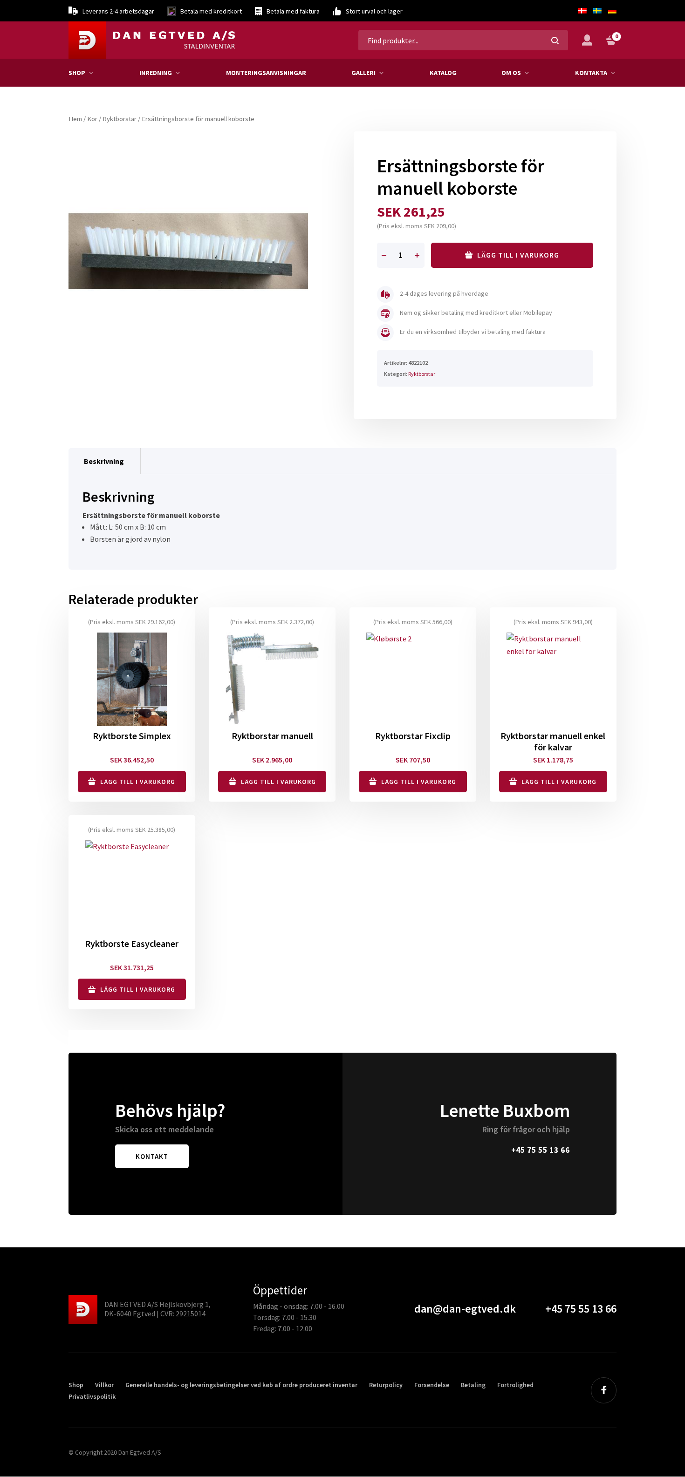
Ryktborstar (120, 119)
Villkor (104, 1385)
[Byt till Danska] (582, 11)
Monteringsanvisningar (266, 72)
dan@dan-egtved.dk (465, 1308)
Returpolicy (386, 1385)
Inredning (155, 72)
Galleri (363, 72)
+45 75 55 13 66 (540, 1149)
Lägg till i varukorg (518, 254)
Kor (92, 119)
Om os (511, 72)
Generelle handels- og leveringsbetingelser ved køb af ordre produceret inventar (241, 1385)
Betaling (473, 1385)
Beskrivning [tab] (104, 461)
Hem (75, 119)
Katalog (443, 72)
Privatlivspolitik (92, 1396)
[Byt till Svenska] (597, 11)
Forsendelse (431, 1385)
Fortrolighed (515, 1385)
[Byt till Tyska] (610, 11)
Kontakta (591, 72)
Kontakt (152, 1156)
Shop (76, 72)
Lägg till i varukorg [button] (137, 781)
